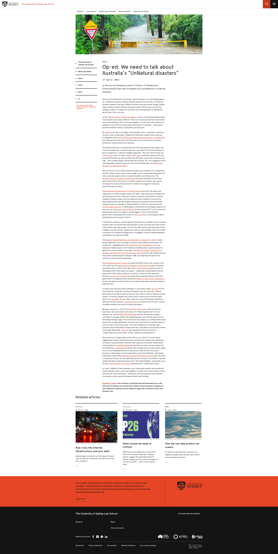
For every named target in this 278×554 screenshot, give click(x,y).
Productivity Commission (136, 309)
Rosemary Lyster (109, 383)
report (138, 155)
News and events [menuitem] (84, 71)
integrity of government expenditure (150, 279)
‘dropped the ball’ (131, 302)
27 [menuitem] (79, 99)
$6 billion (109, 155)
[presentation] (96, 435)
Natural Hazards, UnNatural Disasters (122, 117)
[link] (190, 513)
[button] (266, 4)
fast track (138, 215)
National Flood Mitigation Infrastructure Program (137, 266)
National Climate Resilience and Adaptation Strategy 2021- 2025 (131, 240)
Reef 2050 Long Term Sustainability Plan (140, 245)
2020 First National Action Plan (129, 253)
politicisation (120, 348)
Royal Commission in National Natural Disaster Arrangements (140, 138)
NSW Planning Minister (128, 314)
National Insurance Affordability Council (137, 356)
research (108, 132)
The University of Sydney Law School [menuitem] (86, 63)
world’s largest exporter (111, 207)
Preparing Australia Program (117, 263)
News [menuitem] (80, 78)
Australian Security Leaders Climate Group (119, 178)
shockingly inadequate (124, 345)
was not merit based (118, 276)
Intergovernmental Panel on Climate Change (123, 191)
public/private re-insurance (120, 364)
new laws (155, 289)
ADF (152, 291)
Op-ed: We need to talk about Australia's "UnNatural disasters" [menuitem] (86, 107)
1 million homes (142, 268)
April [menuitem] (80, 92)
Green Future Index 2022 (126, 209)
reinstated (115, 299)
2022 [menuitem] (80, 85)
